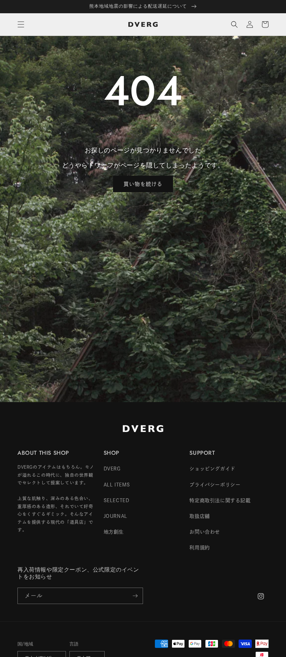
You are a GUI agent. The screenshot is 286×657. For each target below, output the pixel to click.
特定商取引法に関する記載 (219, 500)
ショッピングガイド (212, 468)
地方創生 (114, 531)
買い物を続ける (143, 184)
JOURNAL (115, 516)
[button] (21, 24)
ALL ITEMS (117, 484)
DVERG (112, 468)
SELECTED (116, 500)
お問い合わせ (204, 531)
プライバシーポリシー (214, 484)
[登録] (135, 596)
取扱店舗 (199, 516)
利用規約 (199, 547)
